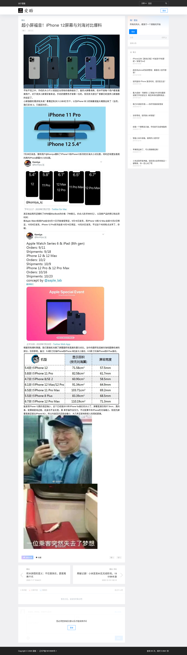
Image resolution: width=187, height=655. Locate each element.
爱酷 (34, 651)
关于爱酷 (21, 3)
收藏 (39, 557)
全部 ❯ (164, 37)
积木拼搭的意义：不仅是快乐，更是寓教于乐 (46, 575)
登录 (164, 10)
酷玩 (23, 20)
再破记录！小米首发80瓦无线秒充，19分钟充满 (97, 575)
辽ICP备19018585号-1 (48, 651)
